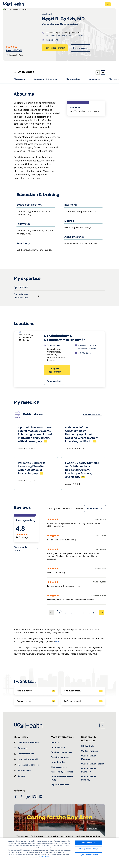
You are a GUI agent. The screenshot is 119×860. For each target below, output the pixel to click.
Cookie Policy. (44, 857)
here (57, 641)
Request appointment (55, 48)
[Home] (14, 4)
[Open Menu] (114, 4)
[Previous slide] (98, 72)
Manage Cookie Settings (88, 849)
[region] (59, 849)
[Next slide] (103, 72)
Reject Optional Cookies (88, 855)
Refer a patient (80, 48)
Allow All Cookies (88, 843)
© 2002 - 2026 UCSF (90, 829)
